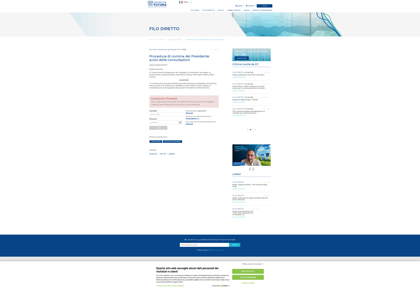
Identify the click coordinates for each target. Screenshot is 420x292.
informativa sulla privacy (215, 250)
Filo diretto (160, 39)
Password (153, 119)
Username (153, 111)
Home (151, 39)
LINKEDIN (172, 154)
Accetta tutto (248, 271)
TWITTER (163, 154)
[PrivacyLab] (225, 286)
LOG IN (264, 6)
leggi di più (238, 77)
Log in (158, 128)
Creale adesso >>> (192, 118)
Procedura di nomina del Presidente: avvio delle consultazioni (205, 39)
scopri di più (242, 58)
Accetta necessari (248, 277)
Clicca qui (189, 113)
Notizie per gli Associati (175, 39)
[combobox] (185, 2)
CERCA (240, 6)
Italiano (186, 2)
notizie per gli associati (172, 141)
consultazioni (156, 141)
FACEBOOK (153, 154)
